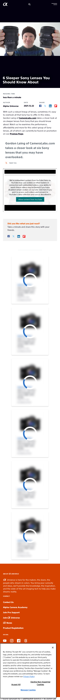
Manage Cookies (28, 690)
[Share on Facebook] (40, 106)
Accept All (16, 684)
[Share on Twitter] (45, 106)
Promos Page (16, 133)
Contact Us (8, 602)
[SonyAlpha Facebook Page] (18, 641)
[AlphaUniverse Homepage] (5, 4)
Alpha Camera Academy (15, 607)
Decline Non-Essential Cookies (40, 683)
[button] (54, 4)
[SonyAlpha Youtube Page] (4, 641)
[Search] (29, 4)
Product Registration (13, 627)
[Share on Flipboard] (55, 105)
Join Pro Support (11, 612)
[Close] (53, 648)
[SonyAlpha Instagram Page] (11, 641)
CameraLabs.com (27, 118)
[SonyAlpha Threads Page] (25, 641)
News (9, 622)
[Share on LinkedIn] (50, 105)
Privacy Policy (28, 676)
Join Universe (11, 617)
